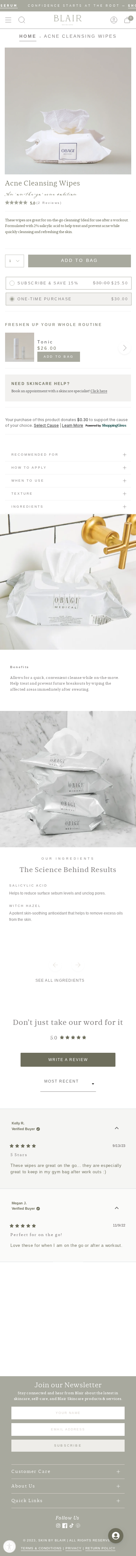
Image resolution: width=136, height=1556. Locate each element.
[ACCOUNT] (114, 20)
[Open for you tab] (115, 1535)
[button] (22, 20)
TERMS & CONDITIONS (41, 1548)
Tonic (45, 341)
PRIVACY (73, 1548)
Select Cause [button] (46, 425)
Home (27, 36)
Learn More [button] (72, 425)
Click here (98, 391)
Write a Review (79, 1062)
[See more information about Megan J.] (116, 1208)
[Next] (124, 348)
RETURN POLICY (100, 1548)
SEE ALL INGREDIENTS (60, 980)
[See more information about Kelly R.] (116, 1128)
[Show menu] (8, 20)
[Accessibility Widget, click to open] (9, 1546)
